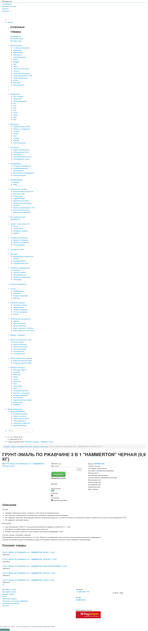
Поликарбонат (15, 36)
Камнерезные (18, 291)
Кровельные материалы (22, 203)
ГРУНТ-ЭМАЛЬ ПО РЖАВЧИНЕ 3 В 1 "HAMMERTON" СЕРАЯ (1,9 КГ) (28, 580)
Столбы (16, 138)
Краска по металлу (20, 346)
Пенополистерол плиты (22, 156)
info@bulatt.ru (81, 600)
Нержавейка (18, 52)
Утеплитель (14, 147)
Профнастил (15, 94)
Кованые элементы (17, 367)
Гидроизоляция (19, 198)
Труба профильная (20, 78)
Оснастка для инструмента (20, 319)
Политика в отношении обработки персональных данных (15, 602)
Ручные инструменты (18, 284)
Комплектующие (19, 143)
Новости (5, 8)
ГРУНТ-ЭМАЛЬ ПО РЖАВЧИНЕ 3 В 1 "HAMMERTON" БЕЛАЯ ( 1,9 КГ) (28, 552)
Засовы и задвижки (20, 309)
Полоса (16, 71)
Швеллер (16, 82)
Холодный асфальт (20, 231)
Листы (15, 66)
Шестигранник (18, 85)
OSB (15, 184)
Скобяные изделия (17, 302)
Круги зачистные (19, 323)
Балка (15, 59)
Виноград (16, 374)
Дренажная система (21, 200)
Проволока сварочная (21, 277)
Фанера (16, 182)
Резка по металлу (20, 416)
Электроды (17, 279)
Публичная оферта (9, 598)
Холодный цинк (19, 353)
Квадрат (16, 61)
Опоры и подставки (20, 295)
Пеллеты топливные (21, 242)
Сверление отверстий (21, 423)
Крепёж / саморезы (17, 335)
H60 (14, 117)
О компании (6, 4)
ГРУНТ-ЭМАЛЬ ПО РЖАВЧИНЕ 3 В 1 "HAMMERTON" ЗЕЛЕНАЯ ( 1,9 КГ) (29, 559)
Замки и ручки (18, 307)
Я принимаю (5, 630)
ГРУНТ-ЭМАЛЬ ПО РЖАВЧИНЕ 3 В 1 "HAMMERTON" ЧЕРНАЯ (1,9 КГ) (29, 573)
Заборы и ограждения (21, 129)
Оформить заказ (47, 441)
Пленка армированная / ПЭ (23, 207)
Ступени (16, 131)
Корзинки (16, 372)
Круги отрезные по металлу (23, 330)
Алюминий (17, 50)
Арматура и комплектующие (19, 56)
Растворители (18, 351)
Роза (15, 383)
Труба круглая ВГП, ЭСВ (22, 75)
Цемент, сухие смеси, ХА (19, 224)
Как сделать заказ (9, 591)
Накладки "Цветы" (20, 370)
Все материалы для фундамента (17, 218)
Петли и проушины (20, 312)
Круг (15, 64)
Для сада (13, 254)
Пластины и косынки (21, 68)
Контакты (5, 11)
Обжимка (16, 404)
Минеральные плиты (21, 152)
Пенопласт (17, 154)
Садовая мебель (19, 261)
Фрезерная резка (19, 425)
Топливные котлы (17, 249)
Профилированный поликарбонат (20, 169)
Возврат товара (8, 594)
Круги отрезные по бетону (23, 328)
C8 (14, 103)
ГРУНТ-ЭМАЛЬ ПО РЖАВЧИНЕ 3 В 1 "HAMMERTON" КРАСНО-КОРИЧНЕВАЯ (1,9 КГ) (34, 566)
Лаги (15, 136)
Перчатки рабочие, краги (22, 360)
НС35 (15, 112)
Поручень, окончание (21, 393)
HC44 (15, 115)
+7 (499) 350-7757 (83, 591)
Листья (15, 379)
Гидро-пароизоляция (21, 149)
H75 (14, 119)
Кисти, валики (18, 342)
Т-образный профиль (21, 48)
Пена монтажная (19, 349)
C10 (14, 105)
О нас (4, 596)
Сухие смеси (18, 228)
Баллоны (16, 270)
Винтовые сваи (16, 41)
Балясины (17, 381)
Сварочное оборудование (20, 268)
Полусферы (17, 386)
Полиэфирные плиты (21, 159)
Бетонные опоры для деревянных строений (21, 211)
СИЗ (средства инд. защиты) (21, 358)
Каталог (7, 446)
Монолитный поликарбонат (23, 173)
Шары (15, 376)
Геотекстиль (17, 196)
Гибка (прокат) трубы (21, 418)
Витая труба (18, 402)
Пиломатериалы (16, 180)
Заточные (17, 293)
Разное (16, 314)
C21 (14, 110)
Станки (13, 288)
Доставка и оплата (9, 6)
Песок (15, 226)
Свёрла (16, 321)
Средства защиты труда (22, 363)
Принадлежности (19, 275)
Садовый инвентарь (20, 263)
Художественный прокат (22, 400)
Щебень (16, 233)
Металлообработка (17, 411)
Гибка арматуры (19, 421)
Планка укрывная (19, 101)
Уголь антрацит (19, 244)
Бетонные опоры (16, 38)
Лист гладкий (18, 96)
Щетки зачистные (19, 326)
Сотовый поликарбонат (22, 166)
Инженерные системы (18, 189)
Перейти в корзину (32, 441)
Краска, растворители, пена (21, 339)
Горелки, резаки (19, 272)
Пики (15, 388)
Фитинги (16, 205)
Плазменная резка (20, 414)
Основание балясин (21, 390)
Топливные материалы (19, 238)
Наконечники (18, 397)
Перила (16, 140)
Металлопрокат (16, 45)
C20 (14, 108)
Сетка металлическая (21, 73)
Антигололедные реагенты (23, 191)
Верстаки (16, 298)
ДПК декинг (14, 124)
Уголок (15, 80)
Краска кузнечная (20, 344)
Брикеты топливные (20, 240)
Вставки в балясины (20, 395)
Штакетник (17, 99)
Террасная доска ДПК (21, 126)
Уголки (15, 133)
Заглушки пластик (20, 305)
